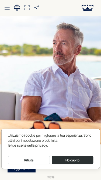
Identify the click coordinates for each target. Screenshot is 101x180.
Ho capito (72, 160)
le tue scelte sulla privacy (27, 145)
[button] (7, 7)
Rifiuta (28, 160)
